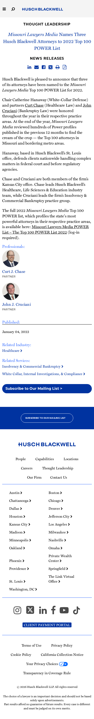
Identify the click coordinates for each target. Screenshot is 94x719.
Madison (16, 532)
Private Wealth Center (60, 558)
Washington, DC (22, 589)
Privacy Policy (62, 645)
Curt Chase (34, 105)
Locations (71, 458)
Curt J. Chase (13, 271)
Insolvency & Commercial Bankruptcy (31, 366)
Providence (18, 568)
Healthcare (11, 350)
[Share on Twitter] (50, 67)
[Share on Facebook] (44, 67)
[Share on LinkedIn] (29, 67)
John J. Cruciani (16, 304)
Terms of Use (32, 645)
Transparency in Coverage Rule (47, 673)
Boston (54, 492)
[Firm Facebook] (55, 612)
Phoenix (16, 560)
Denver (55, 508)
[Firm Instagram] (19, 612)
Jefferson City (59, 516)
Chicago (55, 500)
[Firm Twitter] (32, 612)
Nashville (56, 540)
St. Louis (16, 581)
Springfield (57, 568)
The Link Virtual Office (61, 579)
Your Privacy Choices (42, 663)
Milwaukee (58, 532)
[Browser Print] (57, 67)
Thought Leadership (46, 24)
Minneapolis (19, 540)
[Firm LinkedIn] (45, 612)
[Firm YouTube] (66, 612)
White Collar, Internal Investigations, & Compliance (42, 373)
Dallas (14, 508)
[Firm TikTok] (76, 612)
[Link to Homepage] (42, 9)
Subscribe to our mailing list (45, 418)
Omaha (55, 548)
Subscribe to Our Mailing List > (33, 388)
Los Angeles (58, 524)
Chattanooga (19, 500)
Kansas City (18, 524)
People (21, 458)
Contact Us (58, 477)
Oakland (16, 548)
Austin (14, 492)
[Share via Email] (36, 67)
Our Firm (34, 477)
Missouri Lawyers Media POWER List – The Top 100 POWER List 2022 (45, 229)
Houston (16, 516)
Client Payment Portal (47, 624)
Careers (27, 468)
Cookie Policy (21, 654)
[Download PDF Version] (65, 67)
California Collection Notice (62, 654)
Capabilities (44, 458)
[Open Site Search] (13, 8)
